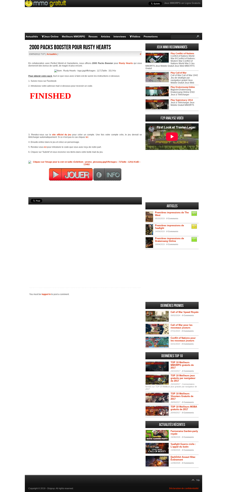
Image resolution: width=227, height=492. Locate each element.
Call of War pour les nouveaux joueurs (181, 326)
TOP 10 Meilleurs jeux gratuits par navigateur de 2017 (183, 378)
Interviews (120, 36)
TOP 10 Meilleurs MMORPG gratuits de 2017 (182, 365)
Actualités (32, 36)
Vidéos (136, 36)
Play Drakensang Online (183, 87)
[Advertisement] (85, 240)
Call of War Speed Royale (184, 312)
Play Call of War (179, 73)
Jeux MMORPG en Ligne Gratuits (182, 3)
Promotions (151, 36)
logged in (46, 294)
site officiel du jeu (61, 134)
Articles (105, 36)
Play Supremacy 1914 (182, 100)
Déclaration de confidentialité (184, 488)
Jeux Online (51, 36)
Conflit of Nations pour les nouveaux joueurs (183, 339)
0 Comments (172, 218)
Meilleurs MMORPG (73, 36)
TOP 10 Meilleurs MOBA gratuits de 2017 (184, 408)
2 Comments (188, 371)
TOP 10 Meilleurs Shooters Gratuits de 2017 (182, 396)
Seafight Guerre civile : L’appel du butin (183, 445)
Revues (93, 36)
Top (198, 480)
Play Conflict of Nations (182, 53)
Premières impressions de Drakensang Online (169, 239)
